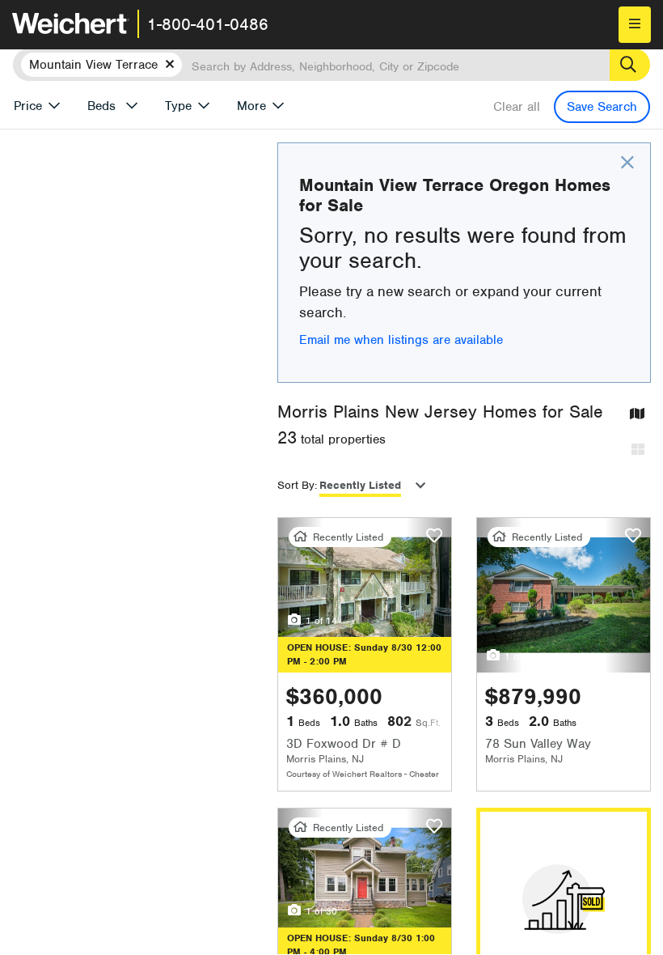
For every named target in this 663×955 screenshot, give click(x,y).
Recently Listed (360, 485)
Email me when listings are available (401, 340)
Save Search (602, 107)
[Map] (637, 415)
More (251, 106)
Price (28, 106)
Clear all (516, 107)
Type (178, 106)
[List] (638, 450)
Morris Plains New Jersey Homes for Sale (440, 411)
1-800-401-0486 (207, 24)
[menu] (635, 24)
